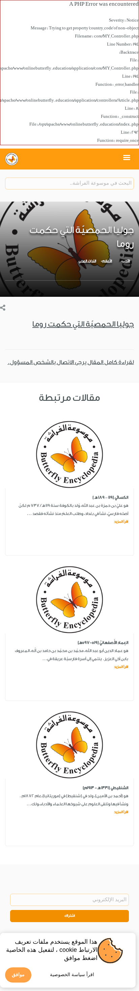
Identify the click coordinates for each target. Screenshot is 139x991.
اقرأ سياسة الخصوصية (72, 974)
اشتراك (69, 916)
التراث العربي (87, 261)
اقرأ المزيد (121, 522)
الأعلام (107, 261)
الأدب (126, 261)
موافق (18, 974)
